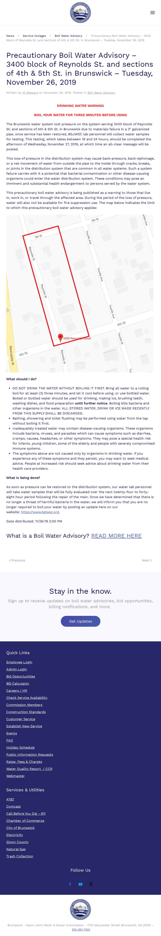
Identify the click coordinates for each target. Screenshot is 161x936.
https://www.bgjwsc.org (40, 512)
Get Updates (80, 621)
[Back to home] (80, 12)
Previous (18, 560)
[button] (153, 12)
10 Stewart (30, 92)
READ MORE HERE (116, 535)
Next (146, 560)
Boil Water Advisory (101, 92)
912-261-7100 (81, 929)
